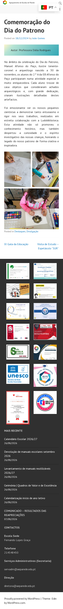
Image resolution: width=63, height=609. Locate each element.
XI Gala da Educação (16, 244)
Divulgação (32, 231)
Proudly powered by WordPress (22, 598)
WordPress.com (16, 602)
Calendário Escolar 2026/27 (20, 439)
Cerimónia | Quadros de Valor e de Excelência (30, 485)
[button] (60, 3)
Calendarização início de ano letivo (24, 498)
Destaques (20, 231)
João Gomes (38, 38)
